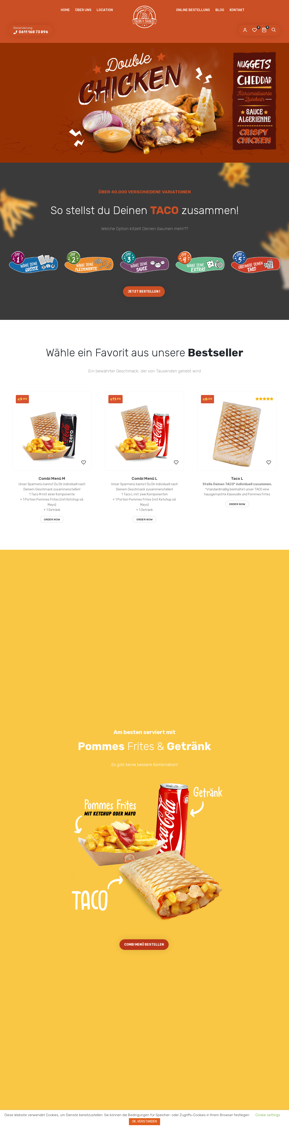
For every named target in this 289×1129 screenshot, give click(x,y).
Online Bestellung (193, 10)
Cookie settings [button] (267, 1115)
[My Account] (245, 30)
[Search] (273, 30)
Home (65, 10)
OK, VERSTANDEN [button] (144, 1121)
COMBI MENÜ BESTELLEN (144, 945)
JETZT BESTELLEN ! (144, 291)
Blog (219, 10)
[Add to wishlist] (83, 462)
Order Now (52, 519)
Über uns (83, 10)
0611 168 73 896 (33, 32)
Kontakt (237, 10)
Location (105, 10)
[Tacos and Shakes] (144, 17)
